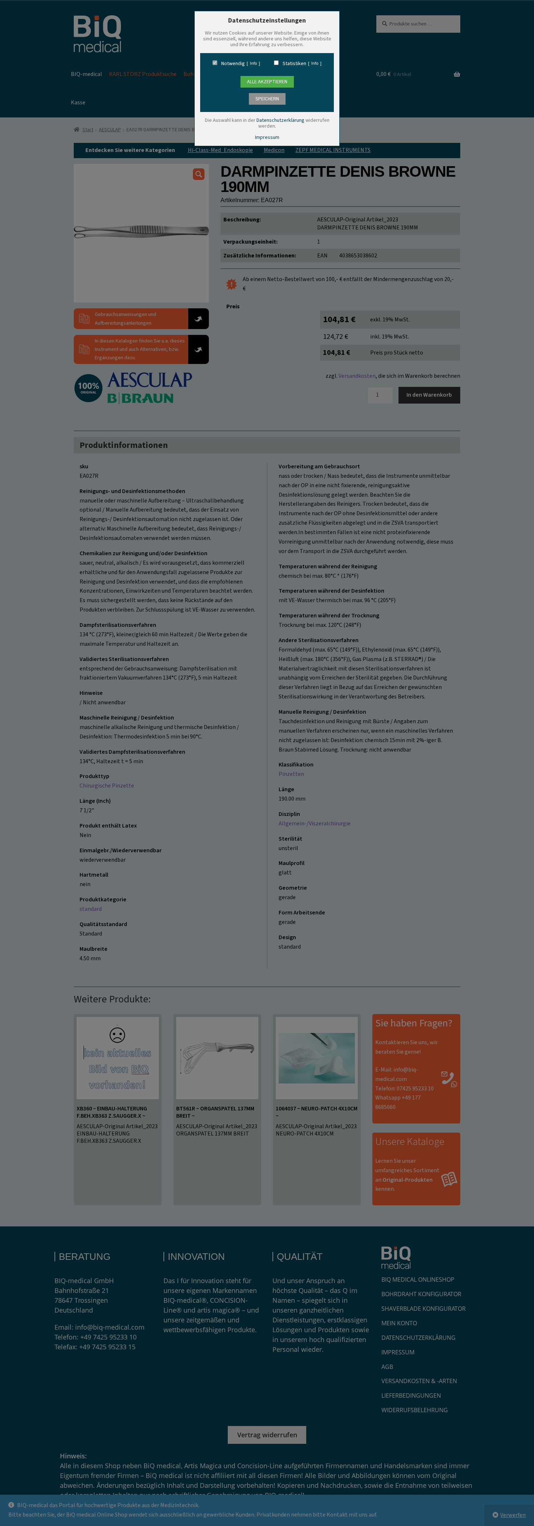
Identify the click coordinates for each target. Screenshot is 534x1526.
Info (253, 64)
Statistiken (294, 64)
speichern (267, 99)
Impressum (267, 137)
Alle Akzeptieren (267, 81)
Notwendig (233, 64)
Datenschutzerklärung (280, 120)
